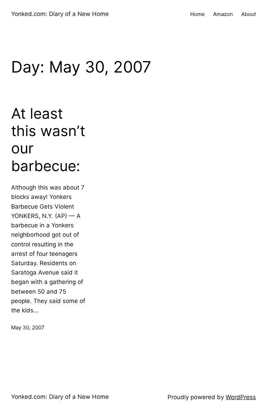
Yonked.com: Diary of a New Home (60, 13)
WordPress (241, 397)
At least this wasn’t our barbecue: (48, 140)
